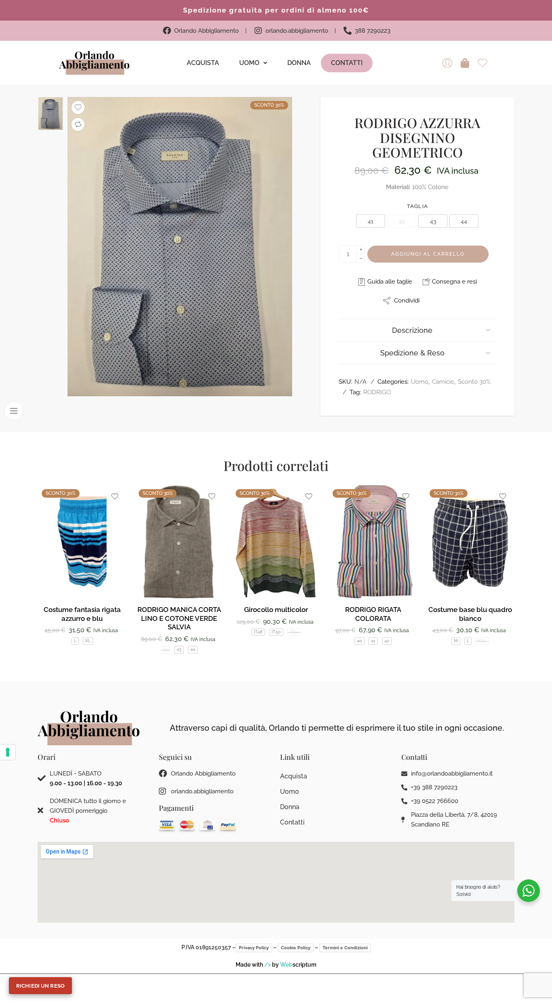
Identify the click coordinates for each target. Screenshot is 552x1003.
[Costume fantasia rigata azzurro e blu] (82, 541)
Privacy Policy (254, 947)
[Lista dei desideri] (78, 107)
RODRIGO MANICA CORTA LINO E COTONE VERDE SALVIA (179, 618)
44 (192, 649)
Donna (299, 63)
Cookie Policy (295, 947)
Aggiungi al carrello (428, 254)
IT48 (258, 632)
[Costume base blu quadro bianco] (470, 541)
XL (88, 640)
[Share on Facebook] (433, 300)
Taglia (417, 206)
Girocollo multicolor (276, 610)
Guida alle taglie (389, 281)
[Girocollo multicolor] (276, 541)
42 (386, 640)
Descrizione (412, 330)
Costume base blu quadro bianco (470, 614)
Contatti (346, 63)
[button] (253, 63)
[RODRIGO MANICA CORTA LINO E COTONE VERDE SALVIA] (179, 541)
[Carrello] (465, 63)
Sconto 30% (474, 381)
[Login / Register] (447, 63)
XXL (482, 640)
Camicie (443, 381)
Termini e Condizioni (345, 947)
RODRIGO (377, 392)
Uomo (249, 63)
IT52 (294, 632)
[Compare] (78, 124)
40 (359, 640)
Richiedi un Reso (40, 986)
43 (179, 649)
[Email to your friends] (449, 300)
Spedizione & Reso (412, 353)
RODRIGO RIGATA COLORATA (373, 614)
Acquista (203, 63)
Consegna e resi (453, 281)
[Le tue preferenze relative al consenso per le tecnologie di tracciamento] (7, 752)
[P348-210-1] (179, 246)
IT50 (276, 632)
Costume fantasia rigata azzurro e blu (82, 614)
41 (165, 649)
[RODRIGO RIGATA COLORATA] (373, 541)
